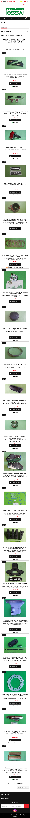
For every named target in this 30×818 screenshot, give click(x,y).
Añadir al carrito (15, 83)
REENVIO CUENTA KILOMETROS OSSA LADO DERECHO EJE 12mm (15, 293)
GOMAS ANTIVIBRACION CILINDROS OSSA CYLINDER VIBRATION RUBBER (15, 548)
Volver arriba (23, 787)
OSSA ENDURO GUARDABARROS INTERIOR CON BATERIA (15, 401)
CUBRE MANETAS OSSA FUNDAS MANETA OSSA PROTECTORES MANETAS (15, 75)
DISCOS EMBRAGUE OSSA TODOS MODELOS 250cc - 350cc (15, 256)
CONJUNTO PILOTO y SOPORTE (15, 147)
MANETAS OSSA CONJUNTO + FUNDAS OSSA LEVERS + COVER (15, 111)
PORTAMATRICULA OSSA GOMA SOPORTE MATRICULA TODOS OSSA (15, 584)
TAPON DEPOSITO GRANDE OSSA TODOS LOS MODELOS (15, 329)
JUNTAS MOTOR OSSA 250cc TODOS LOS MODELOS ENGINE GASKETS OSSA (15, 511)
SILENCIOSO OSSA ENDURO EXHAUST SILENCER (15, 731)
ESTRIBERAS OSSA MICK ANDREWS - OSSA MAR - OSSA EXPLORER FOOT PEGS (15, 474)
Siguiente (20, 783)
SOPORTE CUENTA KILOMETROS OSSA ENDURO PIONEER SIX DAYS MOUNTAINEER (15, 220)
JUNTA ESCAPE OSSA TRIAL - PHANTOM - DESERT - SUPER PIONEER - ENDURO (15, 365)
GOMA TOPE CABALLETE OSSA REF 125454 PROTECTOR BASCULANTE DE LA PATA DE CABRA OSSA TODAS (15, 659)
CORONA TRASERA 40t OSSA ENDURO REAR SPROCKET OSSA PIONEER (15, 694)
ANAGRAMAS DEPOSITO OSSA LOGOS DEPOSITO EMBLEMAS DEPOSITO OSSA (15, 183)
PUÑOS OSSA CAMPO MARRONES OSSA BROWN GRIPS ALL (15, 768)
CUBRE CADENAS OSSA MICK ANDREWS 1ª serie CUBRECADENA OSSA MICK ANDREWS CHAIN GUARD (15, 622)
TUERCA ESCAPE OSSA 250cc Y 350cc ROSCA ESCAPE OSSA (15, 437)
